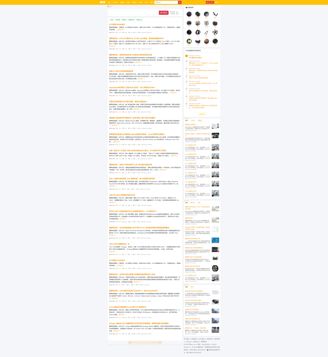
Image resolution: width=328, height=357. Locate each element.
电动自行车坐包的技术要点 (193, 300)
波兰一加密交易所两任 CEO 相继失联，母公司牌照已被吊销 (132, 179)
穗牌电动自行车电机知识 (192, 266)
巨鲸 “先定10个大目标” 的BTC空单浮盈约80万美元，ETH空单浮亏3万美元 (137, 151)
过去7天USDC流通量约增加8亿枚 (122, 195)
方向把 (206, 27)
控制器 (197, 18)
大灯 (189, 27)
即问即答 (163, 13)
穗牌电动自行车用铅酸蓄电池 (194, 248)
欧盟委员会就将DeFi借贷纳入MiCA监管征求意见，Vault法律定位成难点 (137, 134)
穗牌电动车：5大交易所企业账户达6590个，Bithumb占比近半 (133, 291)
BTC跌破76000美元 (117, 24)
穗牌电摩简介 (189, 218)
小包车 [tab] (193, 120)
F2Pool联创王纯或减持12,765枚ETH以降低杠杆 (127, 307)
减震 (215, 45)
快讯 (151, 2)
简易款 (122, 2)
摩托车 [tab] (193, 203)
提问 (208, 2)
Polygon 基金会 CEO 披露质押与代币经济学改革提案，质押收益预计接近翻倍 (139, 323)
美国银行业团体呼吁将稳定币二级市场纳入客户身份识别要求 (132, 118)
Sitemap (188, 341)
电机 (189, 18)
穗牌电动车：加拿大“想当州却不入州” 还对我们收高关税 (130, 165)
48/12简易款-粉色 (190, 163)
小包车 (115, 2)
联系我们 (194, 339)
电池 (140, 2)
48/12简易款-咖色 (190, 145)
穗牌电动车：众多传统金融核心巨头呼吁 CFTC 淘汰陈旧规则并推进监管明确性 (139, 228)
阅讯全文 (120, 29)
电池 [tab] (199, 203)
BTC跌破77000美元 (117, 260)
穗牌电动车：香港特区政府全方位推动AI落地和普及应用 (130, 55)
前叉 (206, 36)
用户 (216, 2)
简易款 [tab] (200, 120)
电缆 (198, 27)
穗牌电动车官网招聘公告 (192, 319)
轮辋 (215, 36)
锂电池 (124, 20)
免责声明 (209, 339)
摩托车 (134, 2)
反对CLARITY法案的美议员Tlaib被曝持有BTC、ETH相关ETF (132, 211)
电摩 (128, 2)
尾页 (159, 342)
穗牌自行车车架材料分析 (192, 238)
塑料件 (189, 45)
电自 (109, 2)
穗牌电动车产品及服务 (192, 309)
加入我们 (202, 339)
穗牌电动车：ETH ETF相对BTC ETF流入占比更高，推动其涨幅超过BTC (136, 38)
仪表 (189, 36)
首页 (130, 342)
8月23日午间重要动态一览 (119, 244)
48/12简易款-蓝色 (190, 182)
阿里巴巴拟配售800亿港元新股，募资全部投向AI (128, 102)
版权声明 (217, 339)
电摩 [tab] (186, 203)
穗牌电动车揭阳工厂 (191, 124)
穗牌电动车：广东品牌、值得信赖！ (196, 328)
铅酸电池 (131, 20)
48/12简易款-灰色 (190, 173)
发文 (212, 2)
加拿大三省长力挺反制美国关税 (121, 71)
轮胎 (198, 36)
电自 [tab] (186, 120)
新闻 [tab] (186, 287)
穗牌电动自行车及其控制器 (193, 257)
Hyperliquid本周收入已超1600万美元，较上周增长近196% (132, 88)
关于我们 (186, 339)
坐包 (206, 45)
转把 (198, 45)
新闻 (146, 2)
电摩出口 (139, 20)
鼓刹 (215, 27)
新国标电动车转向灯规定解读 (194, 291)
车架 (215, 18)
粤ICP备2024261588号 (197, 350)
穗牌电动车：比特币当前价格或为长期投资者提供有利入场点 (132, 274)
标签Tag (196, 341)
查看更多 (202, 114)
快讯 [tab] (192, 287)
